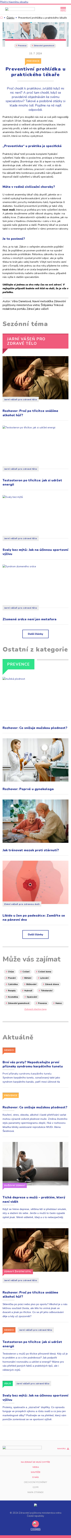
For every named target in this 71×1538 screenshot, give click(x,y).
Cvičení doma (44, 971)
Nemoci (9, 1050)
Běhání (27, 978)
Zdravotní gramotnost (44, 45)
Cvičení (26, 971)
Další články (35, 634)
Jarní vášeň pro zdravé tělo (20, 399)
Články (10, 17)
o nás (35, 1477)
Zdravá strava (52, 984)
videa (35, 1467)
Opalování (32, 997)
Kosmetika (13, 997)
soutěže (35, 1472)
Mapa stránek (35, 1492)
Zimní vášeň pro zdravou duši (22, 904)
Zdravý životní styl (17, 1271)
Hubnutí (28, 990)
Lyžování (44, 978)
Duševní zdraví (14, 1185)
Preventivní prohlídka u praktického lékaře (42, 17)
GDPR (36, 1487)
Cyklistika (13, 984)
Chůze (11, 971)
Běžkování (31, 984)
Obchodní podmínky (35, 1482)
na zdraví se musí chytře (35, 1462)
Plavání (12, 978)
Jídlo (7, 1383)
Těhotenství (46, 990)
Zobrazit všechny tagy (35, 1009)
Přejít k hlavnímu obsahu (14, 2)
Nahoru (61, 1449)
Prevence (22, 45)
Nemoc (59, 1003)
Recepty (12, 990)
